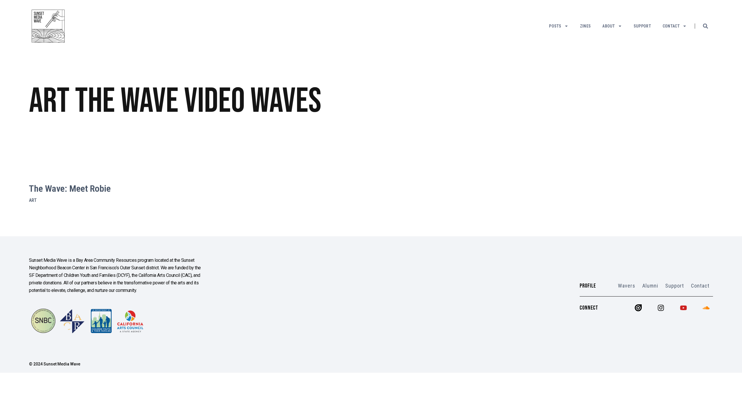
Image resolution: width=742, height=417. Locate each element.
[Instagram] (661, 308)
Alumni (650, 286)
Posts (555, 26)
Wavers (626, 286)
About (608, 26)
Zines (585, 26)
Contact (671, 26)
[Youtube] (683, 308)
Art (33, 200)
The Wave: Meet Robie (70, 188)
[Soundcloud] (706, 308)
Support (642, 26)
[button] (705, 26)
